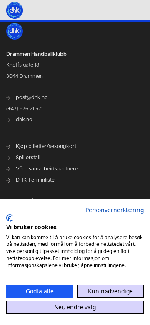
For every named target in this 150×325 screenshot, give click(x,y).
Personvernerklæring (114, 210)
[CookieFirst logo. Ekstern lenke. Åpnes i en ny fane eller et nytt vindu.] (9, 218)
